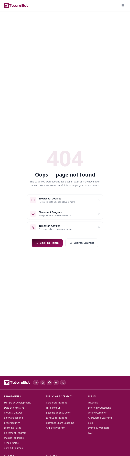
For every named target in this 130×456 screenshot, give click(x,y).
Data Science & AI (14, 407)
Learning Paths (12, 427)
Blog (90, 422)
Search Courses (84, 243)
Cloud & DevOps (13, 412)
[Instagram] (42, 382)
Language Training (57, 417)
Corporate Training (57, 402)
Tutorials (93, 402)
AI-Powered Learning (100, 417)
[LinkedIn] (36, 382)
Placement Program (15, 432)
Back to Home (49, 243)
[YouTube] (56, 382)
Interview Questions (99, 407)
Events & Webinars (98, 427)
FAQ (90, 432)
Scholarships (11, 442)
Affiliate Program (55, 427)
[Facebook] (49, 382)
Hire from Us (53, 407)
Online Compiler (97, 412)
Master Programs (14, 437)
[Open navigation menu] (123, 5)
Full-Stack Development (17, 402)
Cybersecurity (12, 422)
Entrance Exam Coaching (60, 422)
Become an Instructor (58, 412)
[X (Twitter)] (63, 382)
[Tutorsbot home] (16, 5)
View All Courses (13, 448)
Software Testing (13, 417)
